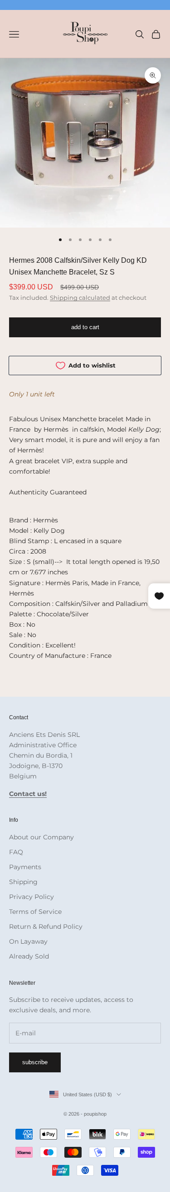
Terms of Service (35, 912)
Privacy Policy (31, 897)
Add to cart (85, 327)
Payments (25, 867)
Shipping (23, 882)
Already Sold (29, 956)
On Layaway (28, 941)
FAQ (16, 852)
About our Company (41, 837)
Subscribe (35, 1062)
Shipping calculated (80, 297)
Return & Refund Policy (46, 926)
